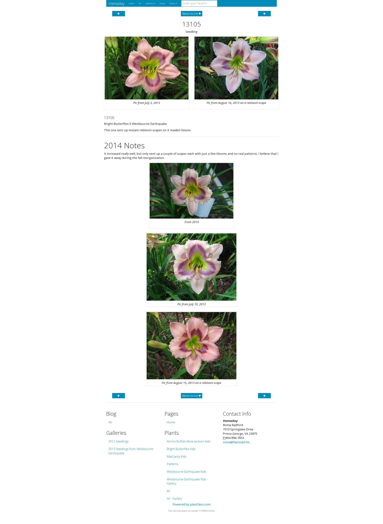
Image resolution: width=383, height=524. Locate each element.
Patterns (172, 464)
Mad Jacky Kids (176, 456)
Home (131, 3)
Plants (172, 3)
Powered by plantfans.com (192, 504)
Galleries (149, 3)
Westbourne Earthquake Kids (186, 472)
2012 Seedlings (118, 441)
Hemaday (116, 3)
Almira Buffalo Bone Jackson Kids (189, 441)
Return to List (190, 13)
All (140, 3)
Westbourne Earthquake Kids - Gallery (187, 481)
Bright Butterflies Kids (181, 449)
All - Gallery (174, 498)
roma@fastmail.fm (236, 442)
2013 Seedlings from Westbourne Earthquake (130, 451)
